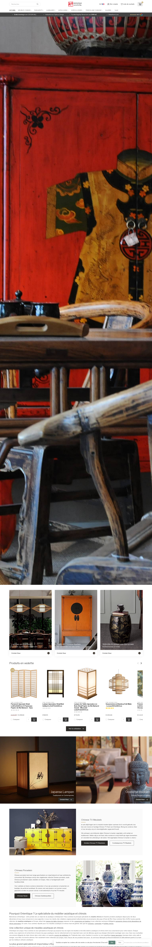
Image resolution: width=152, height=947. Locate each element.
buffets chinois (108, 924)
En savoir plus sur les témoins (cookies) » (136, 942)
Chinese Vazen (22, 896)
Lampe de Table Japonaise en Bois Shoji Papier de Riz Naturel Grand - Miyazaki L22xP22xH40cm (86, 707)
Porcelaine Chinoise (94, 10)
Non (119, 942)
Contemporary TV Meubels (121, 843)
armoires (91, 924)
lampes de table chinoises (54, 921)
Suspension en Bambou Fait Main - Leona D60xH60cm (119, 705)
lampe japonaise (116, 935)
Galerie (108, 10)
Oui (112, 942)
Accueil (12, 10)
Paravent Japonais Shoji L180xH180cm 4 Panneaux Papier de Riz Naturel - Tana (22, 706)
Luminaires (50, 10)
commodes (98, 924)
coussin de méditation (61, 935)
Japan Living (62, 10)
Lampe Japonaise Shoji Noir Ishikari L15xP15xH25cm (53, 705)
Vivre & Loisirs (76, 10)
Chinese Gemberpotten (43, 896)
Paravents (38, 10)
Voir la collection (75, 729)
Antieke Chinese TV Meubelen (94, 843)
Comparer (16, 719)
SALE (116, 10)
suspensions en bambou (82, 921)
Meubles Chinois (24, 10)
